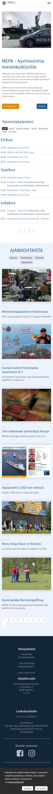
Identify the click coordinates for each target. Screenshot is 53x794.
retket (5, 131)
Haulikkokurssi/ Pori (17, 157)
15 (44, 619)
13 (33, 619)
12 (28, 619)
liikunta (33, 128)
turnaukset (12, 131)
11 (23, 619)
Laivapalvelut (10, 106)
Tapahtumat (26, 258)
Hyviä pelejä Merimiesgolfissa (22, 600)
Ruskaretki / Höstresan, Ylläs (22, 190)
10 (18, 619)
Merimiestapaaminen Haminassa (25, 311)
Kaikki (5, 128)
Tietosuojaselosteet (26, 673)
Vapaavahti (26, 262)
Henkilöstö (26, 654)
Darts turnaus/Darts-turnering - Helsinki (28, 218)
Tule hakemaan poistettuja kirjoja (25, 431)
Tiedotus (39, 258)
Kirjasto (42, 106)
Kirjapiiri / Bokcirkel (18, 182)
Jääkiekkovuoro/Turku (18, 147)
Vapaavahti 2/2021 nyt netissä (22, 487)
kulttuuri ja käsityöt (22, 128)
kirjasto (11, 128)
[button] (49, 3)
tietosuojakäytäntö (16, 782)
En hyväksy (41, 788)
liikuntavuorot (43, 128)
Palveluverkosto (26, 657)
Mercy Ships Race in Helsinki (21, 544)
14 (39, 619)
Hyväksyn (28, 788)
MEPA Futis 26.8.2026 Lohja (20, 152)
